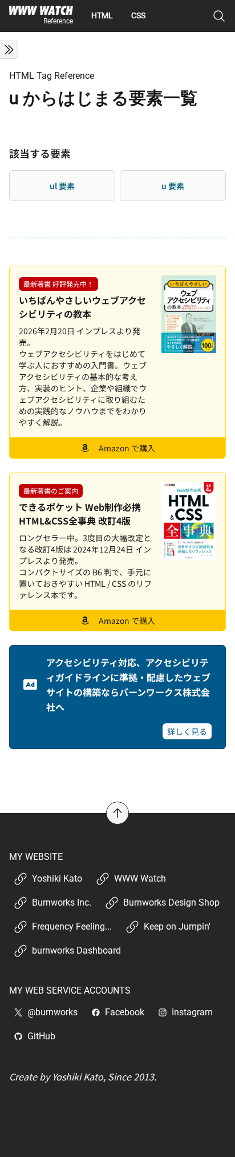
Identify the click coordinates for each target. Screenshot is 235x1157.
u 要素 (172, 185)
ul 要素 (62, 185)
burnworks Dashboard (76, 950)
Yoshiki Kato (57, 878)
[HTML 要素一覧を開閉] (9, 50)
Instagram (192, 1012)
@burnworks (52, 1012)
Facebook (124, 1012)
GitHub (41, 1036)
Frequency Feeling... (72, 926)
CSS (138, 15)
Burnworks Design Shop (171, 902)
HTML (102, 15)
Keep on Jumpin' (177, 926)
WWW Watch (140, 878)
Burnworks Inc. (61, 902)
